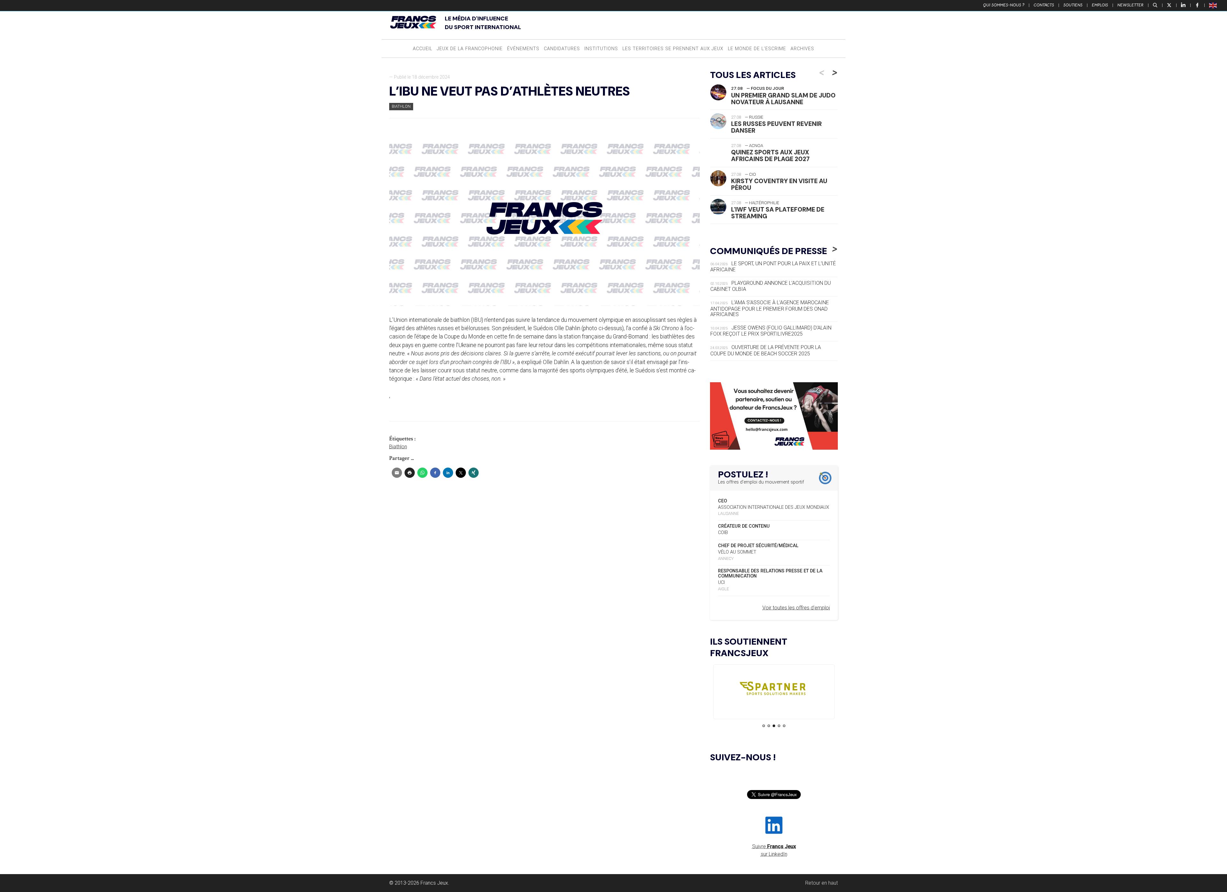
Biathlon (401, 106)
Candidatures (562, 48)
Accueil (422, 48)
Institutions (601, 48)
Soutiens (1073, 5)
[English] (1213, 5)
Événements (523, 48)
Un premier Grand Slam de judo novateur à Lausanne (783, 98)
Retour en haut (821, 883)
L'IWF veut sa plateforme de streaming (777, 213)
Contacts (1044, 5)
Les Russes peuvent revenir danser (776, 127)
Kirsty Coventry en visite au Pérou (779, 184)
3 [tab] (774, 726)
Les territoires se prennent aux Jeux (672, 48)
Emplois (1100, 5)
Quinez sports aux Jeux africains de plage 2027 (770, 155)
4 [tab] (779, 726)
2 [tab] (769, 726)
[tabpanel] (774, 690)
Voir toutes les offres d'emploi (796, 608)
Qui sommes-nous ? (1003, 5)
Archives (802, 48)
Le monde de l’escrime (757, 48)
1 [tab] (763, 726)
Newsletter (1130, 5)
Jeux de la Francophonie (470, 48)
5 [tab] (784, 726)
